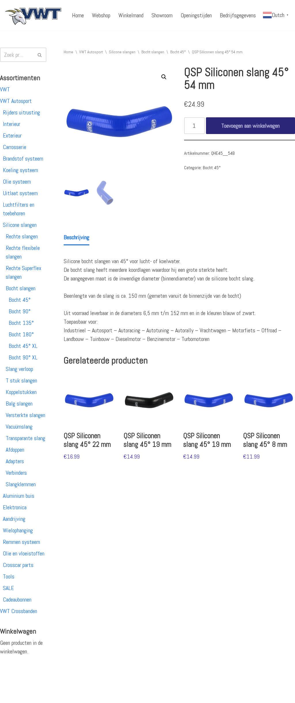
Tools (8, 576)
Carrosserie (14, 147)
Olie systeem (17, 181)
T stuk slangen (21, 380)
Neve (9, 695)
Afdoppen (15, 449)
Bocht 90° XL (23, 357)
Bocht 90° (20, 311)
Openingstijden (196, 15)
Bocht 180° (21, 334)
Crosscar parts (18, 565)
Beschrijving (76, 237)
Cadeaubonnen (17, 599)
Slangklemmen (21, 484)
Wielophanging (18, 530)
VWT (5, 89)
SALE (8, 588)
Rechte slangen (22, 236)
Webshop (101, 15)
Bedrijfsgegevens (238, 15)
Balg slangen (19, 403)
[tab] (76, 237)
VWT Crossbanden (18, 611)
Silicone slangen (20, 225)
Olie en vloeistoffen (23, 553)
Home (78, 15)
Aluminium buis (18, 496)
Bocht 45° (20, 300)
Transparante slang (25, 438)
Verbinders (16, 472)
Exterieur (12, 135)
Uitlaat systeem (20, 193)
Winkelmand (130, 15)
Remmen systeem (21, 542)
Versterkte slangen (25, 415)
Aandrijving (14, 519)
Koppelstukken (21, 392)
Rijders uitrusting (21, 112)
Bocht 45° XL (23, 346)
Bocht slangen (20, 288)
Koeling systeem (20, 170)
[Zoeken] (39, 55)
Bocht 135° (21, 323)
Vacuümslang (19, 426)
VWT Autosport (16, 101)
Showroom (162, 15)
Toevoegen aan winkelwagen (250, 125)
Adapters (15, 461)
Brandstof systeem (23, 158)
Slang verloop (19, 369)
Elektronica (15, 507)
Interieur (11, 124)
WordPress (79, 695)
